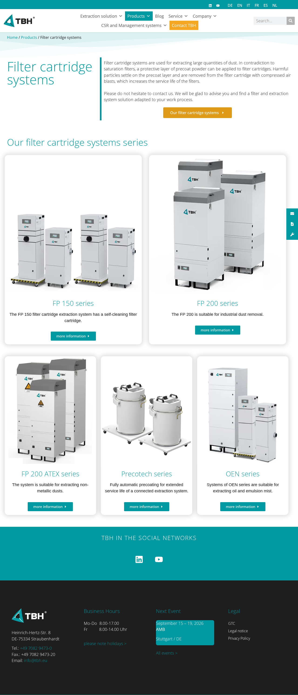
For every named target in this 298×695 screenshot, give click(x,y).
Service (176, 16)
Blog (159, 16)
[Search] (291, 21)
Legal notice (238, 630)
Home (12, 37)
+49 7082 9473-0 (36, 648)
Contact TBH (184, 25)
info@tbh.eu (35, 660)
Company (202, 16)
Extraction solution (98, 16)
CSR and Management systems (131, 25)
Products (136, 16)
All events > (166, 653)
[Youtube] (218, 5)
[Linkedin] (210, 5)
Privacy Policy (239, 638)
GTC (231, 623)
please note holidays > (105, 643)
